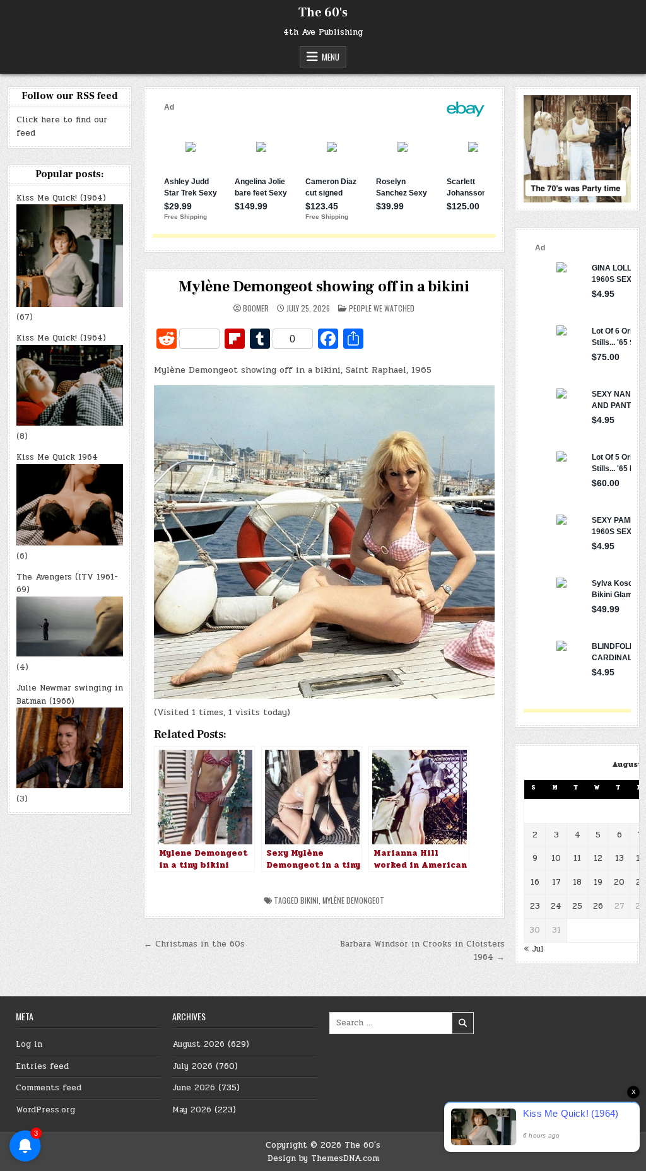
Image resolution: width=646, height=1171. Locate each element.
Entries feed (42, 1066)
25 (577, 906)
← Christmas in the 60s (194, 944)
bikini (309, 900)
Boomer (256, 308)
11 (577, 858)
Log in (29, 1044)
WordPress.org (45, 1110)
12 (598, 858)
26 (598, 906)
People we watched (381, 308)
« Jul (534, 949)
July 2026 (192, 1066)
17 (556, 882)
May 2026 (191, 1110)
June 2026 (193, 1087)
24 (556, 906)
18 (577, 882)
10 (556, 858)
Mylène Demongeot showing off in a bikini (324, 286)
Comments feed (48, 1087)
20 (619, 882)
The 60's (323, 12)
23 (535, 906)
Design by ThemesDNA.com (323, 1158)
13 (619, 858)
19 (598, 882)
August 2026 (198, 1044)
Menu (330, 56)
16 (535, 882)
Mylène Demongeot (353, 900)
